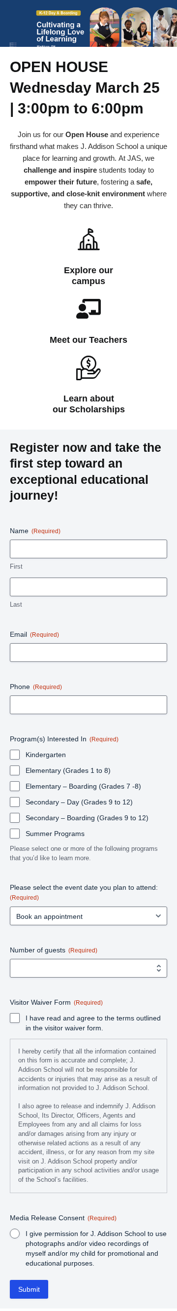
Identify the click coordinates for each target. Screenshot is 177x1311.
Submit (29, 1289)
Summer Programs (55, 834)
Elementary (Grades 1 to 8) (68, 770)
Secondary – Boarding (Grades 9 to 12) (87, 818)
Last (16, 604)
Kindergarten (46, 755)
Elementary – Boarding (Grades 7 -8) (83, 786)
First (16, 566)
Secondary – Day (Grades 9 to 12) (79, 802)
